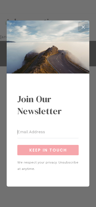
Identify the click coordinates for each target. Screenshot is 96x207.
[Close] (83, 27)
